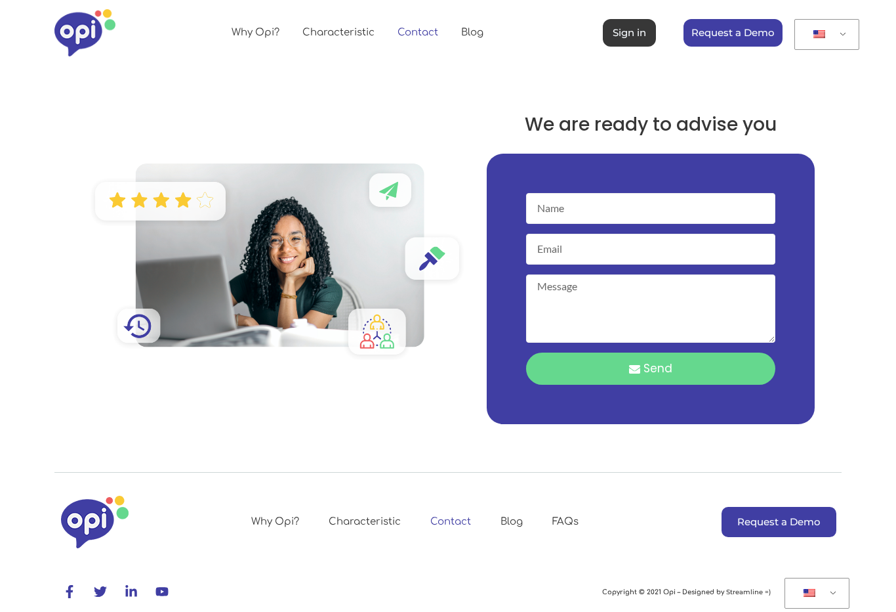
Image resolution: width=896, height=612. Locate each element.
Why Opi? (255, 32)
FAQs (565, 521)
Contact (417, 32)
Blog (472, 32)
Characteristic (338, 32)
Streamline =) (747, 592)
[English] (824, 34)
